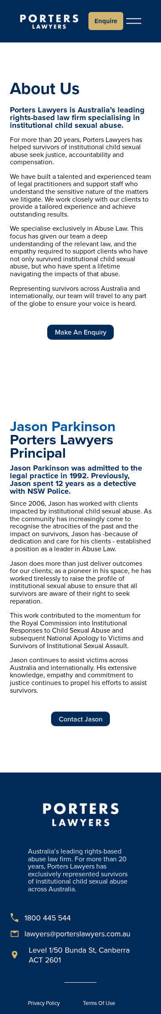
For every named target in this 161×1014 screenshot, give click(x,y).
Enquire (105, 21)
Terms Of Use (99, 1003)
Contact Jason (81, 719)
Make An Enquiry (80, 332)
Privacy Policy (44, 1003)
